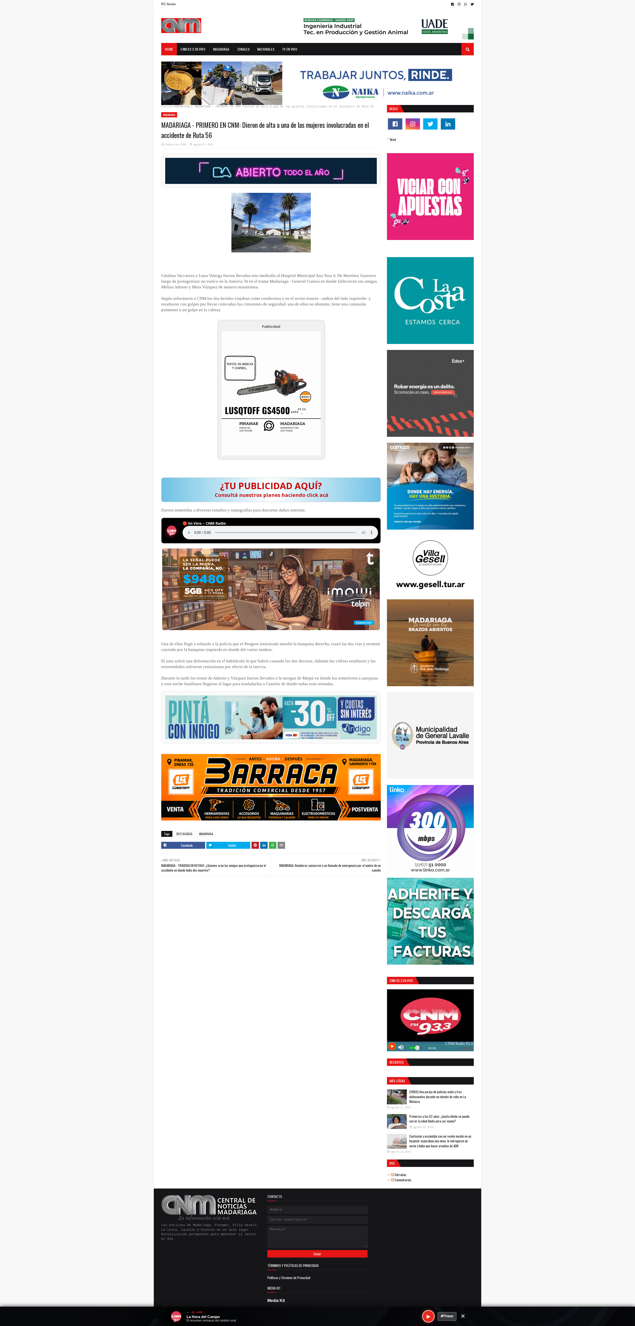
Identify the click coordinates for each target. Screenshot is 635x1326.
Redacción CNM (175, 144)
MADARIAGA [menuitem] (221, 49)
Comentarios (402, 1179)
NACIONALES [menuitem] (265, 49)
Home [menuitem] (169, 49)
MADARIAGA (182, 106)
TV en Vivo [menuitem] (289, 49)
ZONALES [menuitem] (243, 49)
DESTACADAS (184, 834)
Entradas (400, 1174)
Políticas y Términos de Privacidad (288, 1277)
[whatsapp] (465, 4)
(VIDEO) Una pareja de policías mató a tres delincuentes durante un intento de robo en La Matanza (437, 1096)
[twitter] (471, 4)
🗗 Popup (447, 1316)
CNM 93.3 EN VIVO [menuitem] (193, 49)
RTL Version (168, 4)
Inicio (166, 106)
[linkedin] (448, 124)
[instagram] (459, 4)
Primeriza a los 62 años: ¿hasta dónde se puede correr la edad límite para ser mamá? (439, 1119)
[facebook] (452, 4)
